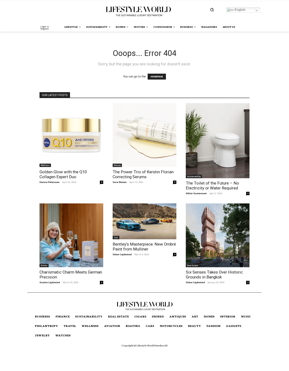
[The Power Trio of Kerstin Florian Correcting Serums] (144, 135)
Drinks (44, 265)
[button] (212, 9)
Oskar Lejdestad (122, 254)
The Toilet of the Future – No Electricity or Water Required (212, 185)
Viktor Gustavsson (196, 193)
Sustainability (194, 176)
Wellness (45, 165)
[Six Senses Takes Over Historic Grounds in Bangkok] (217, 235)
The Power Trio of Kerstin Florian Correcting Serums (143, 174)
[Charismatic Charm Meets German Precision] (71, 235)
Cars (116, 237)
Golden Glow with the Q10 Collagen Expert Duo (63, 174)
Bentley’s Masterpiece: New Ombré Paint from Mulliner (144, 246)
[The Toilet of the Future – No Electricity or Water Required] (217, 140)
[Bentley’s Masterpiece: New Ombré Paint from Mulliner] (144, 221)
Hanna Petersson (50, 182)
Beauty (117, 165)
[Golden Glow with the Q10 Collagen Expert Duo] (71, 135)
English (239, 9)
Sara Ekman (120, 182)
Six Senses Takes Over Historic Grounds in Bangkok (214, 274)
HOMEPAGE (157, 76)
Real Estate (192, 265)
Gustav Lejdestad (50, 282)
